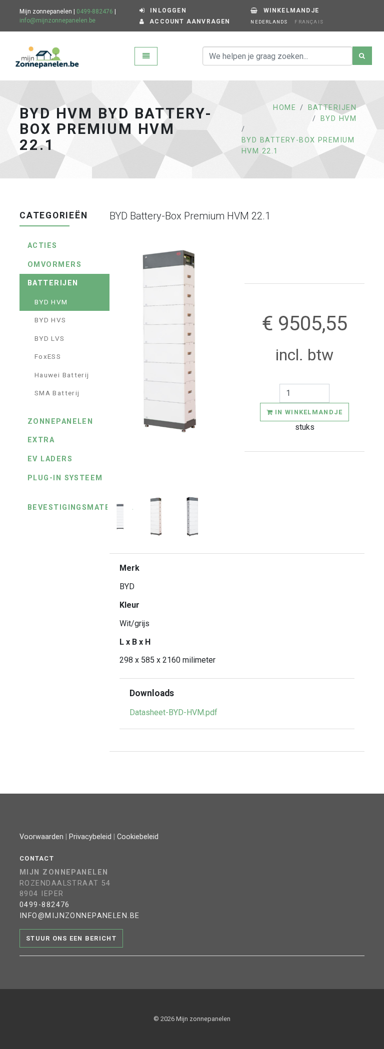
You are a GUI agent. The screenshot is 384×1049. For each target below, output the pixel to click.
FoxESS (47, 356)
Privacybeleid (90, 837)
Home (284, 107)
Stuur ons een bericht (71, 938)
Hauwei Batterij (61, 375)
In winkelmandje (307, 412)
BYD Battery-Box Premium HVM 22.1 (298, 145)
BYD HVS (50, 320)
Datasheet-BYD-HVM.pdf (174, 712)
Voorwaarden (42, 837)
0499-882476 (94, 11)
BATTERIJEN (332, 107)
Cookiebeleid (137, 837)
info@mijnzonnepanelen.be (58, 20)
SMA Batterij (57, 393)
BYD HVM (338, 118)
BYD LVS (49, 338)
